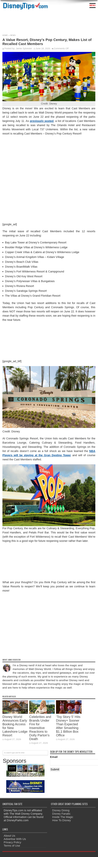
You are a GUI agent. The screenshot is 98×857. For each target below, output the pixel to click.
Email (54, 757)
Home (5, 35)
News (13, 35)
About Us (9, 835)
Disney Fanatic (61, 813)
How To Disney (61, 820)
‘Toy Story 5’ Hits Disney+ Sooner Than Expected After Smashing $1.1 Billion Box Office (68, 726)
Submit (55, 769)
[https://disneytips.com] (25, 6)
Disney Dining (60, 810)
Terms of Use (12, 845)
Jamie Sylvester (24, 48)
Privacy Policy (12, 842)
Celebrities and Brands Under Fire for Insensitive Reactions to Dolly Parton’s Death (40, 728)
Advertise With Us (15, 839)
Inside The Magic (62, 817)
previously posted (41, 121)
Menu (92, 5)
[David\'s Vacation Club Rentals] (25, 792)
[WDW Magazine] (25, 775)
